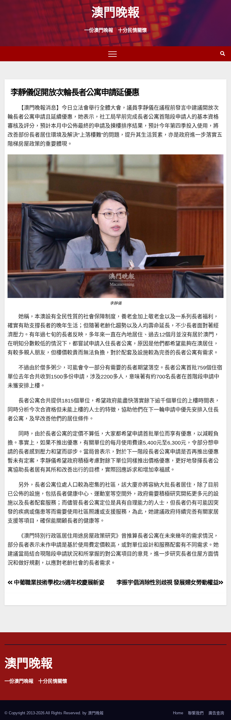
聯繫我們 (196, 713)
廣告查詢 (216, 713)
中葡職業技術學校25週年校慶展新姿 (58, 582)
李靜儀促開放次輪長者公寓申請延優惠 (75, 92)
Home (178, 713)
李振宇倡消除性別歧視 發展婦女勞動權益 (167, 582)
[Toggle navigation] (112, 54)
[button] (222, 53)
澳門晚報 (115, 12)
